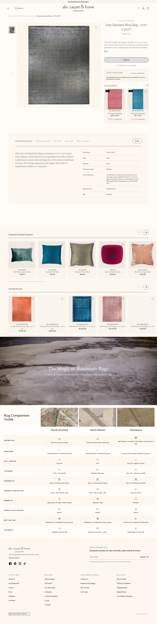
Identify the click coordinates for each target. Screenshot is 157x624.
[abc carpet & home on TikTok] (24, 563)
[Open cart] (148, 8)
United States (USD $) (19, 614)
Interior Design (50, 579)
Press (10, 592)
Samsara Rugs (31, 16)
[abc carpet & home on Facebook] (10, 563)
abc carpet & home (126, 20)
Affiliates (12, 596)
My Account (85, 588)
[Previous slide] (12, 24)
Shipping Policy (122, 588)
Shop (9, 16)
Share (137, 141)
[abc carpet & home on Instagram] (20, 563)
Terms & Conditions (123, 583)
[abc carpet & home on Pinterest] (15, 563)
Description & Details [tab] (23, 141)
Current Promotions (51, 596)
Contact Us (84, 579)
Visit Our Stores (14, 557)
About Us (12, 579)
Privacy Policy (122, 579)
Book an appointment (138, 73)
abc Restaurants (14, 583)
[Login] (143, 8)
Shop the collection (110, 85)
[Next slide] (12, 74)
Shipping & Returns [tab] (43, 141)
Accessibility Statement (124, 596)
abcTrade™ (49, 583)
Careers (11, 588)
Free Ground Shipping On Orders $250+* (78, 1)
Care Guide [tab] (69, 141)
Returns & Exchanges (88, 583)
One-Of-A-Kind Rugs (19, 16)
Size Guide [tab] (57, 141)
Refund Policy (121, 592)
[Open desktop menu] (8, 8)
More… (106, 51)
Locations (12, 600)
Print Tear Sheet (83, 141)
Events (47, 600)
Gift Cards (84, 592)
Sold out (126, 60)
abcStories (48, 592)
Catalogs (48, 605)
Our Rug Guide (50, 588)
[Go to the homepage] (78, 10)
